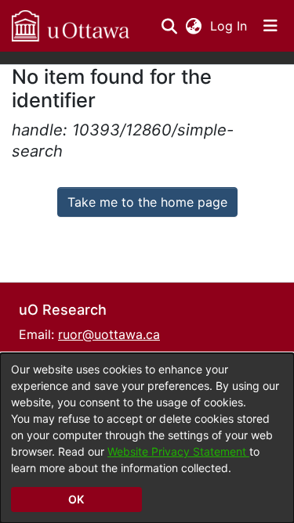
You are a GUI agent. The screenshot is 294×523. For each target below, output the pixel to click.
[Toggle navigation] (270, 26)
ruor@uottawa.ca (109, 334)
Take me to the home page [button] (147, 202)
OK (76, 499)
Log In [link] (229, 26)
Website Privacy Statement (178, 451)
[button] (70, 25)
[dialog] (147, 438)
